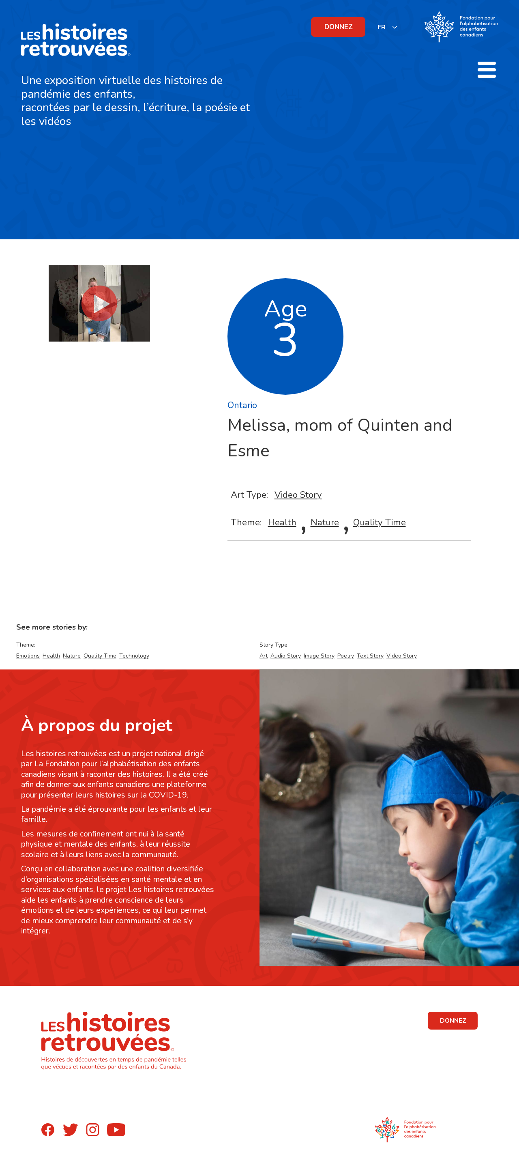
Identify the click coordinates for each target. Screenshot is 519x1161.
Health (282, 522)
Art (264, 656)
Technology (134, 656)
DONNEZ (338, 27)
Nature (325, 522)
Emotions (28, 656)
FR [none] (381, 27)
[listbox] (387, 26)
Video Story (298, 494)
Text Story (370, 656)
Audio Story (285, 656)
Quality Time (379, 522)
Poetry (345, 656)
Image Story (319, 656)
